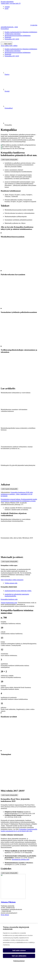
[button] (9, 45)
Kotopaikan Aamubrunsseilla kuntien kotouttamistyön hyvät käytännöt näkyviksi (19, 830)
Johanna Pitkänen (8, 902)
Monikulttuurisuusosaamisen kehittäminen (17, 35)
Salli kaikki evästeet (19, 950)
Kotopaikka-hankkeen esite (9, 599)
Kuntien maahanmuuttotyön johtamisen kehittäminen (21, 32)
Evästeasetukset (19, 961)
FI (10, 3)
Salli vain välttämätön (19, 956)
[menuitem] (21, 7)
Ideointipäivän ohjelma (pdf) (20, 859)
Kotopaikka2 (5, 28)
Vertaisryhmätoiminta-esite (9, 602)
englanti (7, 7)
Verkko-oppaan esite (11, 583)
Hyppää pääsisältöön (7, 1)
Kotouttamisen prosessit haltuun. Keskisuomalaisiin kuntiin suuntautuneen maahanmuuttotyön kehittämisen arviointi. (19, 500)
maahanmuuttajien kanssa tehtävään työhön (18, 591)
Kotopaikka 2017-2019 (12, 39)
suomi (6, 8)
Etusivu (7, 74)
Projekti (7, 91)
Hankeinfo (8, 37)
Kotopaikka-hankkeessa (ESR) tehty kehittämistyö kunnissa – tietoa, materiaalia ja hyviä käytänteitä (17, 494)
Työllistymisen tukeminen (12, 34)
